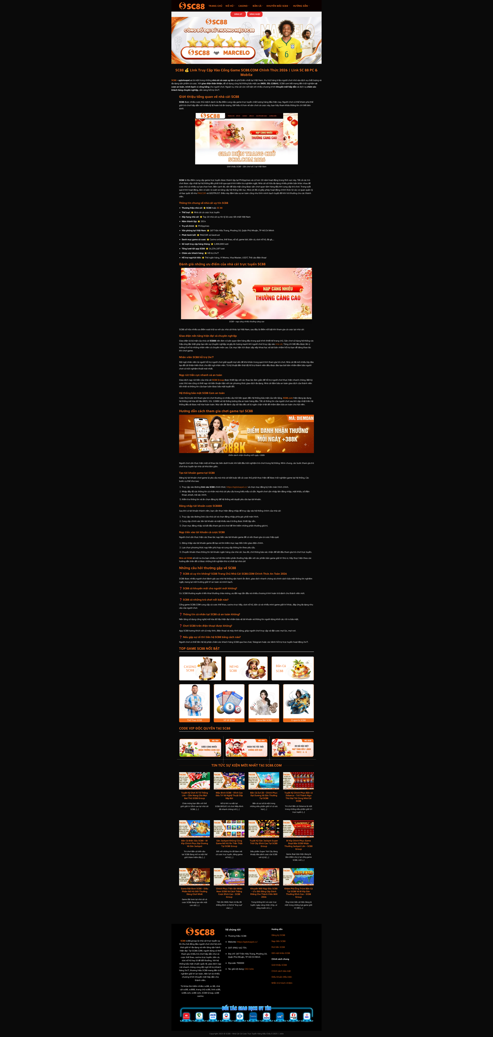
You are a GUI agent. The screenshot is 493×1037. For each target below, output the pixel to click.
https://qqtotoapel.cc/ (237, 487)
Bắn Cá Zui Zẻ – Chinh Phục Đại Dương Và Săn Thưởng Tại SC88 (263, 795)
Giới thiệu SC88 (279, 964)
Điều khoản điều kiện (282, 976)
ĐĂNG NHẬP (255, 14)
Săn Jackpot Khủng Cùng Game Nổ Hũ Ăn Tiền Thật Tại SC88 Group (229, 843)
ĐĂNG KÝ (238, 14)
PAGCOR (202, 193)
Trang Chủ (215, 5)
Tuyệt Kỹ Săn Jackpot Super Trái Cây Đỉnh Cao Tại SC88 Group (264, 843)
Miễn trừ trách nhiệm (282, 982)
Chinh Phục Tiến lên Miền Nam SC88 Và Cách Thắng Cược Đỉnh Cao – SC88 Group (229, 892)
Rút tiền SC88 (278, 947)
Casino (243, 5)
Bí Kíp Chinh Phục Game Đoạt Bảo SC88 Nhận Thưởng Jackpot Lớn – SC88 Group (298, 844)
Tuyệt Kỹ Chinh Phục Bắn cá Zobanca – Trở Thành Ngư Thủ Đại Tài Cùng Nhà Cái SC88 (299, 796)
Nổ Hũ (229, 5)
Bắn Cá (257, 5)
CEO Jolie (249, 968)
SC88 (173, 80)
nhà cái (278, 344)
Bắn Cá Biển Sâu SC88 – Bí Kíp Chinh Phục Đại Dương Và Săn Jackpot (194, 843)
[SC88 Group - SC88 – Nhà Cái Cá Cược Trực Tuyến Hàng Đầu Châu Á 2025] (192, 5)
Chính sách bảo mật (281, 971)
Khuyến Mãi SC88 (277, 5)
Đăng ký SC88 (278, 935)
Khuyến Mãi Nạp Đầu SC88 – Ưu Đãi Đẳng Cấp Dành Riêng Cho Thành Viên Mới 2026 (263, 892)
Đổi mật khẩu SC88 (281, 953)
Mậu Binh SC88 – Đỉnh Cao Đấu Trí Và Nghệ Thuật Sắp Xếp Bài (229, 795)
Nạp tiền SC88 (279, 941)
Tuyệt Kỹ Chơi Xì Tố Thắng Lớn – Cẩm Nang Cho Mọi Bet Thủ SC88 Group (194, 795)
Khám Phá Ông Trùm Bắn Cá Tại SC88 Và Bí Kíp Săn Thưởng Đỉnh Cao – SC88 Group (298, 892)
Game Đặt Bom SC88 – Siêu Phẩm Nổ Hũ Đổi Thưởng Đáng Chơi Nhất (194, 891)
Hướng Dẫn (300, 5)
